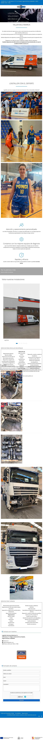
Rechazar (11, 374)
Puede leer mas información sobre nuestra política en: (21, 376)
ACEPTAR (3, 374)
